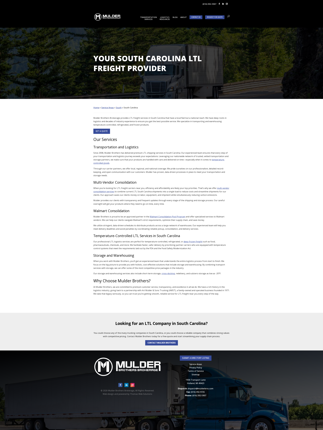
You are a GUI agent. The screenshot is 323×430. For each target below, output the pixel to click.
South (119, 107)
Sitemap (195, 374)
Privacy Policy (195, 367)
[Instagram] (227, 4)
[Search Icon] (228, 16)
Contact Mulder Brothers (161, 342)
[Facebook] (219, 4)
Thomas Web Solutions (141, 394)
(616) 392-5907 (209, 4)
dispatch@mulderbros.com (200, 388)
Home (96, 107)
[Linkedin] (223, 4)
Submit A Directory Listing (195, 358)
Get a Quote (102, 131)
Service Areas (107, 107)
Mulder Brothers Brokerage (121, 390)
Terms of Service (196, 371)
